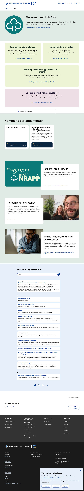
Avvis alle (56, 486)
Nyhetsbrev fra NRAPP (26, 111)
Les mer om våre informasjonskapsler (51, 477)
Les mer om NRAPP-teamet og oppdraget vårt (38, 27)
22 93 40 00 (8, 467)
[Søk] (58, 274)
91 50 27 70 (7, 456)
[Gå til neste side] (47, 385)
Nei (13, 406)
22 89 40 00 (8, 461)
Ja (7, 406)
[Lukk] (80, 471)
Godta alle (46, 486)
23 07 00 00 (8, 472)
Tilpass (65, 486)
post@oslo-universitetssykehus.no (13, 483)
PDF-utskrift (75, 407)
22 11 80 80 (7, 478)
